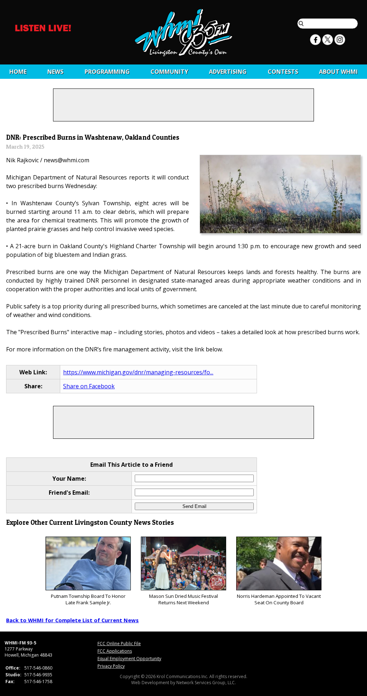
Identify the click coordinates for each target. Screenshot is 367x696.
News (55, 72)
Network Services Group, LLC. (206, 683)
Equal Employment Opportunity (129, 659)
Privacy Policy (111, 666)
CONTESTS (283, 72)
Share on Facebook (89, 386)
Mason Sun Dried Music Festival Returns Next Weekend (183, 599)
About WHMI (338, 72)
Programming (107, 72)
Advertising (228, 72)
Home (18, 72)
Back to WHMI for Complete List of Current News (72, 620)
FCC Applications (114, 651)
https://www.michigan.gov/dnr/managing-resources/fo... (138, 372)
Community (169, 72)
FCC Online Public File (119, 643)
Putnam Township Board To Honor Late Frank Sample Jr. (88, 599)
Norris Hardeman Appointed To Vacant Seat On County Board (279, 599)
